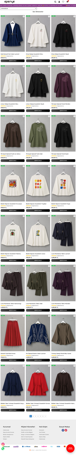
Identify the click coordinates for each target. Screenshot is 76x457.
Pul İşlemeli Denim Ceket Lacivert (36, 353)
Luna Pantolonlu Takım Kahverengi (11, 303)
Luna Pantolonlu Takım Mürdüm (60, 303)
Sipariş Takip (42, 436)
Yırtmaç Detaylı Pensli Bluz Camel (61, 353)
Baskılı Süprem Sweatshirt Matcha (11, 253)
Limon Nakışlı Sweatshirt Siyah (35, 104)
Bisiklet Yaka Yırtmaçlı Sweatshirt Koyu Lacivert (13, 403)
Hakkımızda (42, 439)
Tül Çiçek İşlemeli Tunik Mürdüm (60, 104)
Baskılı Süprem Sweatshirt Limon (35, 253)
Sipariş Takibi (6, 436)
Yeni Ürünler (42, 432)
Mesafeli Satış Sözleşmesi (27, 439)
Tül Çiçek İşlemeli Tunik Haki (34, 154)
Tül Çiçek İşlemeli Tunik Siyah (60, 154)
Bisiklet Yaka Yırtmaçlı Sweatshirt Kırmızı (38, 403)
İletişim (5, 439)
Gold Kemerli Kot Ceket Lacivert (10, 54)
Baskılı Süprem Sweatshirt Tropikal (36, 204)
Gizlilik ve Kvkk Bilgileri (27, 432)
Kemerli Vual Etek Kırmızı (8, 353)
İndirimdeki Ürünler (44, 434)
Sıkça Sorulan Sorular (8, 432)
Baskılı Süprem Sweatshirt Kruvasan (11, 204)
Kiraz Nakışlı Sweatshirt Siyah (60, 54)
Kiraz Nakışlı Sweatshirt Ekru (34, 54)
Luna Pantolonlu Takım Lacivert (60, 253)
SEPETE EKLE (12, 60)
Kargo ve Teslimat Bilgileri (27, 434)
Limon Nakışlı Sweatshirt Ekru (9, 104)
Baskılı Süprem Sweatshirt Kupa (60, 204)
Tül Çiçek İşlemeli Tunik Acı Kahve (10, 154)
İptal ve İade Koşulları (27, 436)
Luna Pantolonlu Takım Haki (34, 303)
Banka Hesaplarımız (8, 434)
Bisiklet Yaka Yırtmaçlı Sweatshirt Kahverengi (63, 403)
